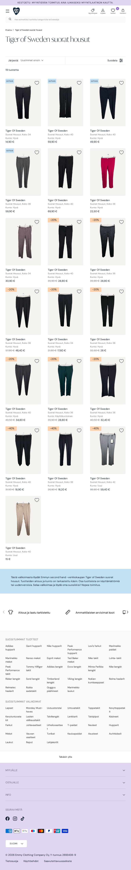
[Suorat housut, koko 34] (23, 102)
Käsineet (113, 716)
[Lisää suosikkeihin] (37, 83)
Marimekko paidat (115, 647)
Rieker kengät (12, 678)
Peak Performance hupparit (75, 649)
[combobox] (65, 19)
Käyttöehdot (31, 861)
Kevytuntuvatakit (13, 718)
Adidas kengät (55, 666)
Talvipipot (93, 716)
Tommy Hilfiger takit (34, 668)
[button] (123, 11)
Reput (29, 742)
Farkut (8, 725)
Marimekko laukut (73, 689)
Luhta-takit (115, 658)
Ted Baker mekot (73, 660)
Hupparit (114, 725)
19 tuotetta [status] (12, 70)
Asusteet (93, 733)
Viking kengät (75, 678)
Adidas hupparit (10, 647)
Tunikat (51, 733)
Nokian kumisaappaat (96, 680)
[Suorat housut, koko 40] (65, 102)
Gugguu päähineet (52, 689)
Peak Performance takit (12, 670)
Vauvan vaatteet (30, 735)
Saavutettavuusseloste (58, 861)
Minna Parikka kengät (95, 668)
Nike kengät (115, 666)
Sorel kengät (33, 678)
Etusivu (8, 30)
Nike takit (93, 658)
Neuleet (92, 725)
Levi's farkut (94, 645)
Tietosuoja (11, 861)
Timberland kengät (53, 680)
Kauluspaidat (75, 733)
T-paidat (72, 725)
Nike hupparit (54, 645)
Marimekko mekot (11, 660)
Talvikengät (53, 716)
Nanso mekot (33, 658)
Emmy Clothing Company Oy (32, 855)
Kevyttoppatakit (117, 709)
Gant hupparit (34, 645)
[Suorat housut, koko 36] (23, 172)
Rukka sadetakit (31, 689)
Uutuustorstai (54, 707)
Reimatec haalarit (10, 689)
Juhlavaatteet (33, 725)
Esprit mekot (54, 658)
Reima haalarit (117, 678)
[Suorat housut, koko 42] (108, 450)
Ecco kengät (74, 666)
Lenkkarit (72, 716)
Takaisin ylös (65, 756)
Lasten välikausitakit (33, 718)
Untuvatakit (74, 707)
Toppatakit (94, 707)
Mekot (8, 733)
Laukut (9, 742)
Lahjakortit (52, 742)
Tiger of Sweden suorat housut (28, 30)
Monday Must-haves (34, 709)
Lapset (9, 707)
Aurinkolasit (115, 733)
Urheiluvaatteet (55, 727)
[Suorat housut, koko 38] (108, 172)
